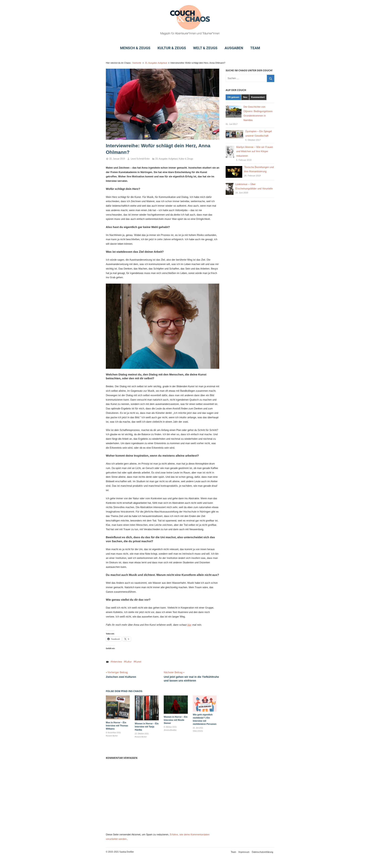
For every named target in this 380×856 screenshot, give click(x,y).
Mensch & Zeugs (135, 48)
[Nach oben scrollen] (374, 850)
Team (255, 48)
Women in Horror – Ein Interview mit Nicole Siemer (175, 720)
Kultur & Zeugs (171, 48)
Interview (117, 661)
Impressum (244, 852)
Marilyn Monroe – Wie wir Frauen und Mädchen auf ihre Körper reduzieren (254, 151)
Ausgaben (234, 48)
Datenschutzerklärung (262, 852)
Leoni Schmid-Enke (140, 158)
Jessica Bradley (170, 730)
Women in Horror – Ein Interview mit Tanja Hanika (147, 726)
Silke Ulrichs (198, 731)
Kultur (128, 661)
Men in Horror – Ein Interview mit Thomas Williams (117, 725)
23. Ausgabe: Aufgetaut (166, 158)
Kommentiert (258, 97)
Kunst (138, 661)
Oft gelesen (233, 97)
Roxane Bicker (112, 736)
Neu (245, 97)
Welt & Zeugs (205, 48)
